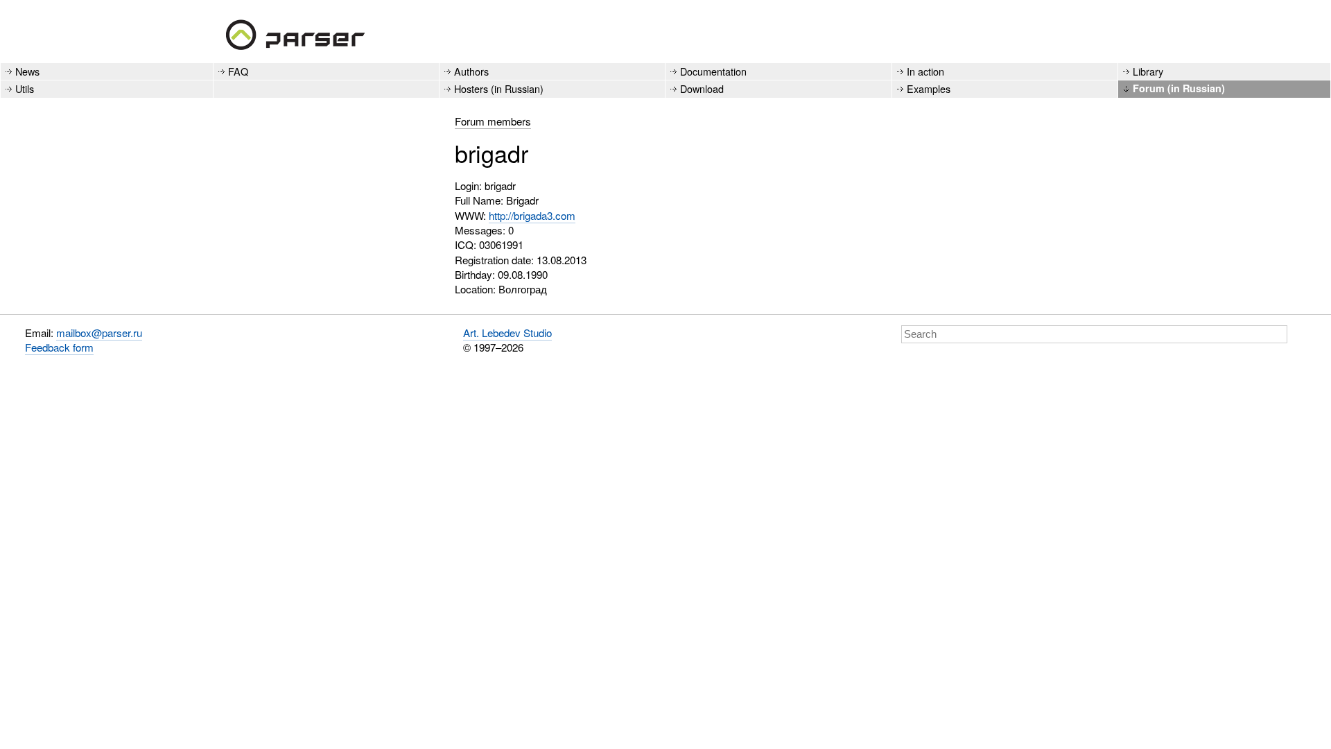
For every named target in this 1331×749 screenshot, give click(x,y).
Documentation (713, 71)
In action (925, 71)
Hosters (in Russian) (498, 88)
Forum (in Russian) (1179, 88)
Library (1148, 71)
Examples (928, 88)
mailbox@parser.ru (99, 332)
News (27, 71)
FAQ (238, 71)
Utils (24, 88)
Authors (471, 71)
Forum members (493, 121)
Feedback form (59, 347)
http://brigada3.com (532, 215)
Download (702, 88)
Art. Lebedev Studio (507, 332)
